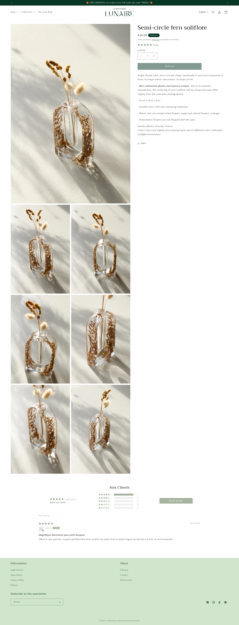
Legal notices (17, 570)
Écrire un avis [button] (176, 501)
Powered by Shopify (131, 621)
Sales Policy (16, 575)
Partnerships (126, 580)
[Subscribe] (59, 602)
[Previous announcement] (11, 3)
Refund (14, 585)
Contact (124, 575)
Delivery (124, 570)
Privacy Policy (17, 580)
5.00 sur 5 (70, 499)
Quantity (141, 50)
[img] (46, 523)
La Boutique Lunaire (114, 621)
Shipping (155, 40)
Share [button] (143, 143)
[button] (14, 12)
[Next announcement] (227, 3)
